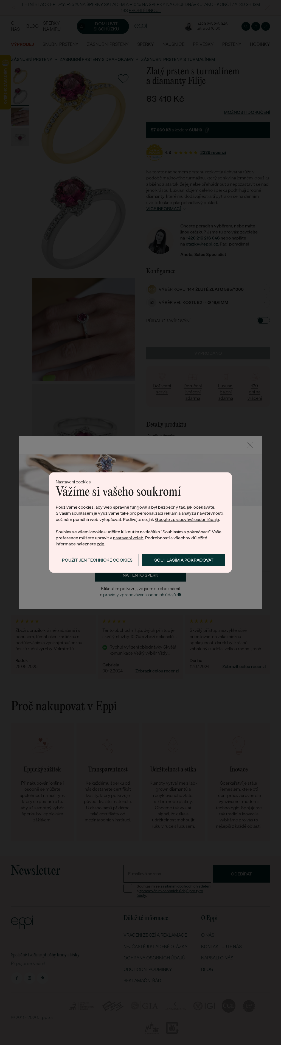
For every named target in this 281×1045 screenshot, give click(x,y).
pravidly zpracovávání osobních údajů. (140, 595)
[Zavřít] (250, 445)
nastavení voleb (128, 537)
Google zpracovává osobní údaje (187, 519)
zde (100, 544)
